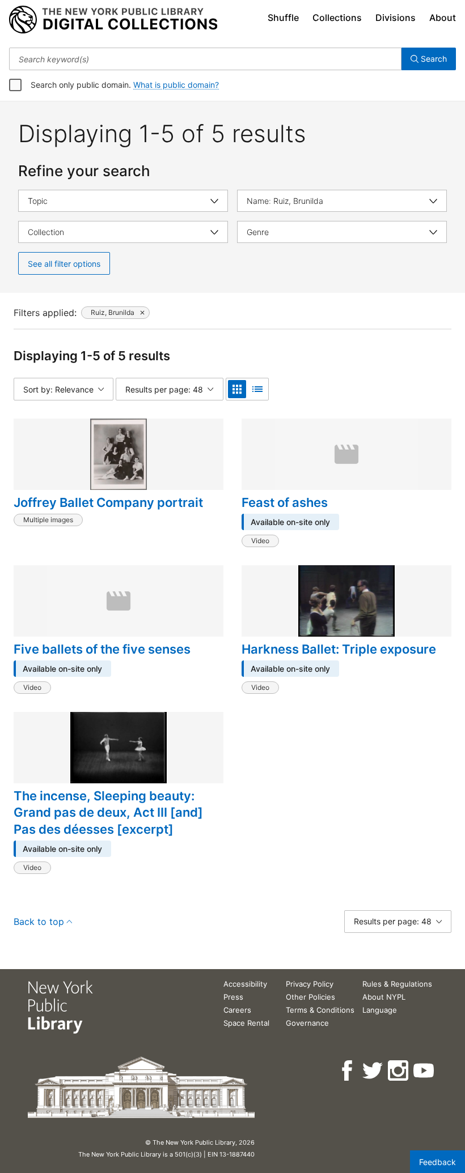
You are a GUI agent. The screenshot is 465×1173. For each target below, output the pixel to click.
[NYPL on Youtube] (424, 1071)
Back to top (39, 921)
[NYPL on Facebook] (348, 1071)
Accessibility (245, 983)
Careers (237, 1009)
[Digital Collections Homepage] (113, 20)
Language (379, 1009)
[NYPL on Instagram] (399, 1071)
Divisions (395, 17)
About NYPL (383, 996)
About (442, 17)
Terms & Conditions (320, 1009)
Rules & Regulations (397, 983)
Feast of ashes (285, 502)
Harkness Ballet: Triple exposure (339, 649)
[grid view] (237, 389)
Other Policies (310, 996)
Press (233, 996)
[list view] (257, 389)
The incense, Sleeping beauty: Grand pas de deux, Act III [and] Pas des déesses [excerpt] (108, 812)
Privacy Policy (309, 983)
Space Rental (246, 1022)
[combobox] (205, 59)
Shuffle (283, 17)
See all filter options (64, 263)
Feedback (437, 1162)
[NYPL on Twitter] (373, 1071)
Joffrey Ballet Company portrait (108, 502)
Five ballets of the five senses (102, 649)
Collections (337, 17)
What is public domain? (176, 84)
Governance (307, 1022)
